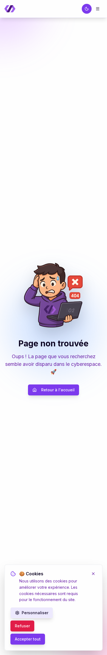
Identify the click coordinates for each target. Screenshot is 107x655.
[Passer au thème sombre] (87, 9)
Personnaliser (35, 612)
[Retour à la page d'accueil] (9, 9)
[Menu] (98, 9)
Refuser (22, 626)
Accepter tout (28, 639)
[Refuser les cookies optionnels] (93, 573)
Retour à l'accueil (58, 389)
